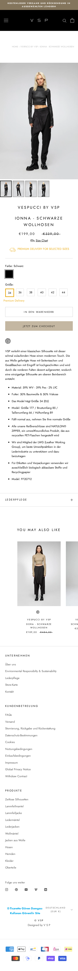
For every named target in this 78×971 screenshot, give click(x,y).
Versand (10, 722)
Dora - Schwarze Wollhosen (39, 626)
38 (30, 292)
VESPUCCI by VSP (39, 207)
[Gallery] (39, 131)
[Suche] (65, 20)
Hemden (10, 854)
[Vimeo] (35, 889)
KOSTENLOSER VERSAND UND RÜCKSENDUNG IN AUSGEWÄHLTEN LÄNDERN (39, 5)
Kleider (9, 861)
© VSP (39, 920)
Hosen (9, 847)
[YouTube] (26, 889)
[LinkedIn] (45, 889)
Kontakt (9, 692)
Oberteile (10, 867)
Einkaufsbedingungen (18, 756)
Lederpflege (16, 500)
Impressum (11, 763)
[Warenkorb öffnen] (72, 20)
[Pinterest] (16, 889)
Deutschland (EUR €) (56, 909)
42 (52, 292)
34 (9, 293)
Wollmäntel (11, 833)
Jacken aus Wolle (15, 840)
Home (15, 46)
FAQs (8, 715)
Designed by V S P (39, 925)
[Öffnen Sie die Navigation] (6, 20)
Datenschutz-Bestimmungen (21, 735)
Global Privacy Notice (18, 769)
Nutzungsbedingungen (18, 749)
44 (63, 292)
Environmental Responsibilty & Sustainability (31, 671)
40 (42, 292)
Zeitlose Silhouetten (16, 799)
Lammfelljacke (13, 813)
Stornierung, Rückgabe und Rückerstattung (30, 728)
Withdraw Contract (16, 776)
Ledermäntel (12, 820)
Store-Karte (11, 685)
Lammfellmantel (14, 806)
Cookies (10, 742)
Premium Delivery (8, 301)
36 (19, 292)
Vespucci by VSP (29, 46)
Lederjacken (12, 827)
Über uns (10, 664)
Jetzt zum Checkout (39, 326)
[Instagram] (6, 889)
